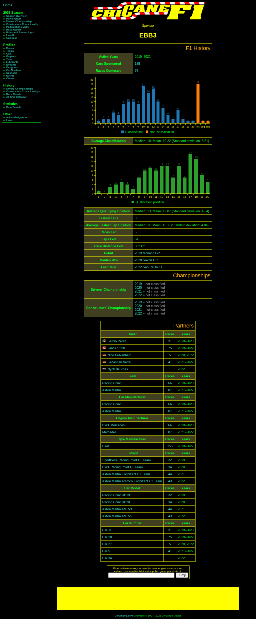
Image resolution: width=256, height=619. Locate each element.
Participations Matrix (17, 27)
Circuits (10, 78)
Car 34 (107, 558)
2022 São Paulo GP (149, 267)
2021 (138, 291)
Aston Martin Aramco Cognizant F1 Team (132, 481)
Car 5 (106, 551)
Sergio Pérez (117, 341)
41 (170, 362)
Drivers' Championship (19, 21)
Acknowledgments (16, 117)
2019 (138, 284)
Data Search (13, 107)
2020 (138, 288)
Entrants (11, 64)
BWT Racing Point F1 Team (122, 467)
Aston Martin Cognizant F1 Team (126, 474)
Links (9, 120)
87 (170, 390)
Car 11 (107, 530)
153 (169, 446)
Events (10, 75)
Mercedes (109, 432)
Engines (11, 56)
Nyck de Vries (118, 369)
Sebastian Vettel (119, 362)
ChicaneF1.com (124, 615)
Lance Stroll (116, 348)
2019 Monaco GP (147, 253)
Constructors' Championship (22, 24)
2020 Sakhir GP (146, 260)
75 (170, 348)
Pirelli (106, 446)
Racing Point (111, 383)
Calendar (11, 37)
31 (170, 341)
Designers (12, 67)
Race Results (14, 29)
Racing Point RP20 (116, 502)
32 (170, 460)
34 (170, 467)
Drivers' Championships (19, 88)
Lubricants (12, 61)
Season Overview (16, 15)
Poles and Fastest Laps (20, 32)
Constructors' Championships (23, 91)
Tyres (9, 59)
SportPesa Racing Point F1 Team (126, 460)
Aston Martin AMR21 (117, 509)
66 (170, 383)
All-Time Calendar (16, 97)
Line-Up (10, 35)
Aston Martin (111, 390)
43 (170, 481)
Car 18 (107, 537)
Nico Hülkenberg (119, 355)
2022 (138, 295)
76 (136, 70)
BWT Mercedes (113, 425)
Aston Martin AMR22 (117, 516)
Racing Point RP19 (116, 495)
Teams (10, 51)
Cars (9, 53)
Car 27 (107, 544)
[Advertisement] (148, 599)
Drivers (10, 48)
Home (7, 5)
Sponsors (11, 73)
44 (170, 474)
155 (137, 64)
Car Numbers (13, 70)
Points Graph (14, 18)
